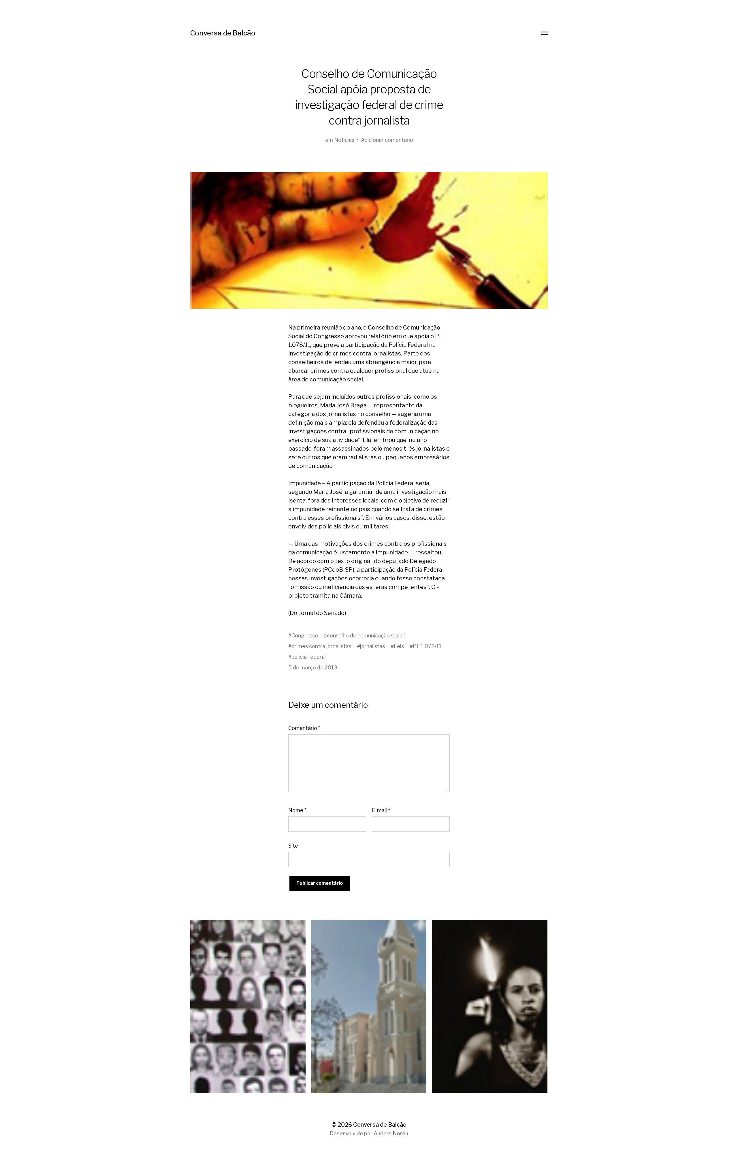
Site (293, 846)
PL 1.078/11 (427, 646)
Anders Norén (391, 1133)
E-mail (381, 810)
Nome (297, 810)
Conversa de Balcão (222, 33)
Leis (399, 646)
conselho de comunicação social (366, 636)
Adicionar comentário (387, 140)
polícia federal (308, 657)
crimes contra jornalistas (321, 646)
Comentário (304, 728)
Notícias (344, 140)
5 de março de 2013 (312, 668)
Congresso (304, 636)
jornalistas (372, 646)
